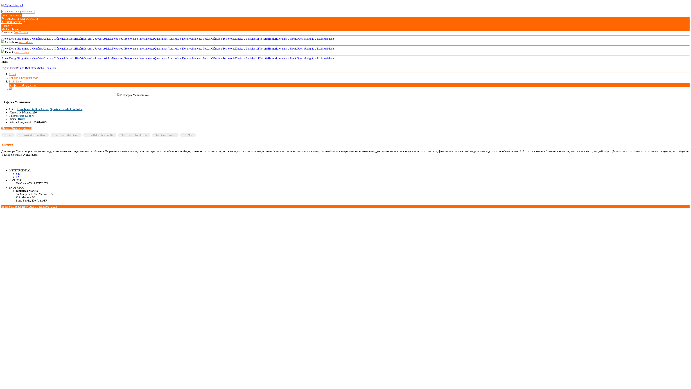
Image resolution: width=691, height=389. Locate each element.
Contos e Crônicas (53, 38)
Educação (69, 38)
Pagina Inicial (9, 68)
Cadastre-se (15, 15)
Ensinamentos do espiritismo (134, 135)
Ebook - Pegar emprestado (16, 128)
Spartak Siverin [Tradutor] (66, 109)
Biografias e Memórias (30, 38)
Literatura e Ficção (286, 38)
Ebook (12, 74)
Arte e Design (9, 38)
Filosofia (263, 38)
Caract (8, 135)
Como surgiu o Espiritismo (66, 135)
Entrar (4, 15)
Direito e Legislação (246, 38)
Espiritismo (15, 81)
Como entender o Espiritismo (33, 135)
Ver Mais (188, 135)
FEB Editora (26, 115)
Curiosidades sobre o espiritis (100, 135)
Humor (272, 38)
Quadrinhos (161, 38)
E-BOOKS (8, 25)
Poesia (301, 38)
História (79, 38)
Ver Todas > (21, 32)
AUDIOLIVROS (11, 22)
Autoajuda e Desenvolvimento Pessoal (189, 38)
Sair (53, 68)
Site (18, 173)
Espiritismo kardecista (165, 135)
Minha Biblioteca (11, 29)
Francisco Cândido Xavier (33, 109)
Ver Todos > (26, 42)
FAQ (19, 176)
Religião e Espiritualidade (319, 38)
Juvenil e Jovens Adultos (98, 38)
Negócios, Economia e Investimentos (133, 38)
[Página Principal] (12, 5)
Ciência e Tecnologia (223, 38)
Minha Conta (44, 68)
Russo (21, 118)
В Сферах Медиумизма (23, 85)
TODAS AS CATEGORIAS (21, 18)
